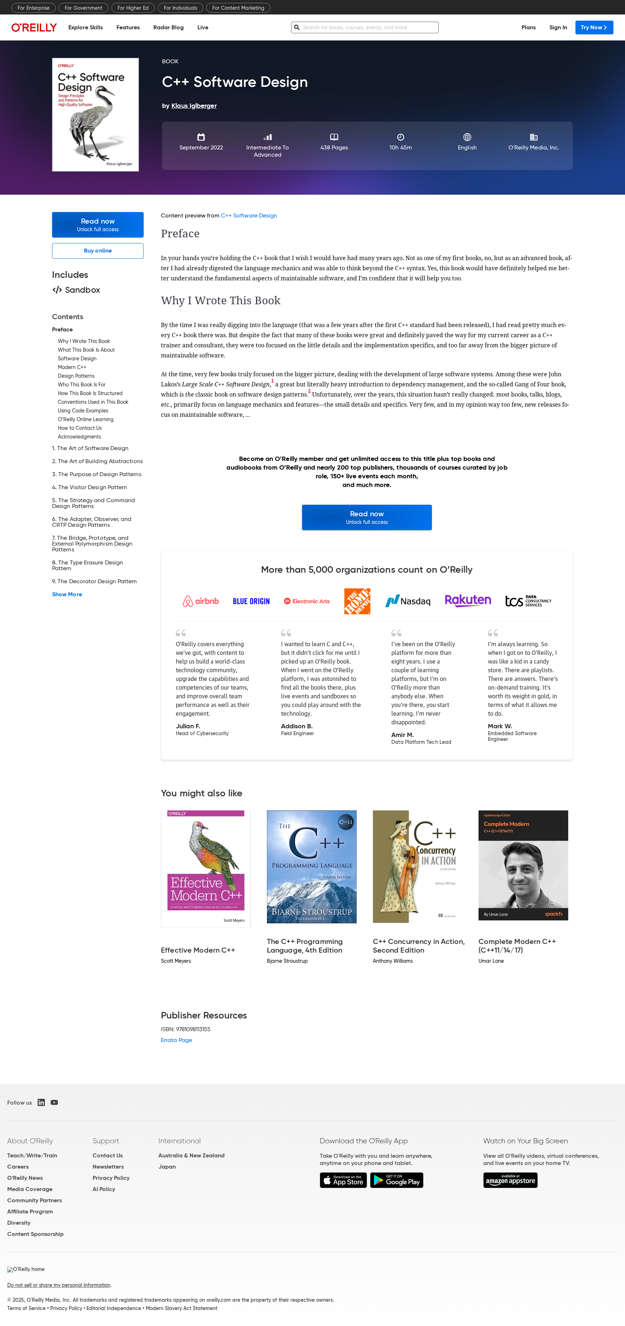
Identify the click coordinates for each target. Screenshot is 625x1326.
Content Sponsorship (35, 1234)
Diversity (18, 1223)
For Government (83, 8)
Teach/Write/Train (32, 1155)
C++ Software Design (249, 215)
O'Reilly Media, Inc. (534, 147)
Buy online (98, 250)
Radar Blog (168, 27)
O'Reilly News (25, 1178)
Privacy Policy (111, 1178)
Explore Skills (85, 27)
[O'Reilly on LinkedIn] (41, 1102)
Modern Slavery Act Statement (181, 1308)
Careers (18, 1166)
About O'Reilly (30, 1140)
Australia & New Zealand (191, 1155)
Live (202, 27)
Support (106, 1140)
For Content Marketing (238, 8)
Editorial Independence (113, 1308)
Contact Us (108, 1155)
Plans (529, 27)
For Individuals (180, 8)
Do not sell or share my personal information (58, 1285)
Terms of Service (26, 1308)
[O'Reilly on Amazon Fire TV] (510, 1186)
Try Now (591, 27)
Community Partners (34, 1200)
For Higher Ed (133, 8)
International (179, 1140)
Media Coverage (29, 1189)
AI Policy (104, 1189)
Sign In (558, 27)
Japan (167, 1166)
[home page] (34, 27)
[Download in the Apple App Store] (343, 1186)
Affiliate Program (30, 1211)
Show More (67, 594)
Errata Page (176, 1040)
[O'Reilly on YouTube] (54, 1102)
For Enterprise (34, 8)
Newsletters (108, 1166)
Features (128, 27)
